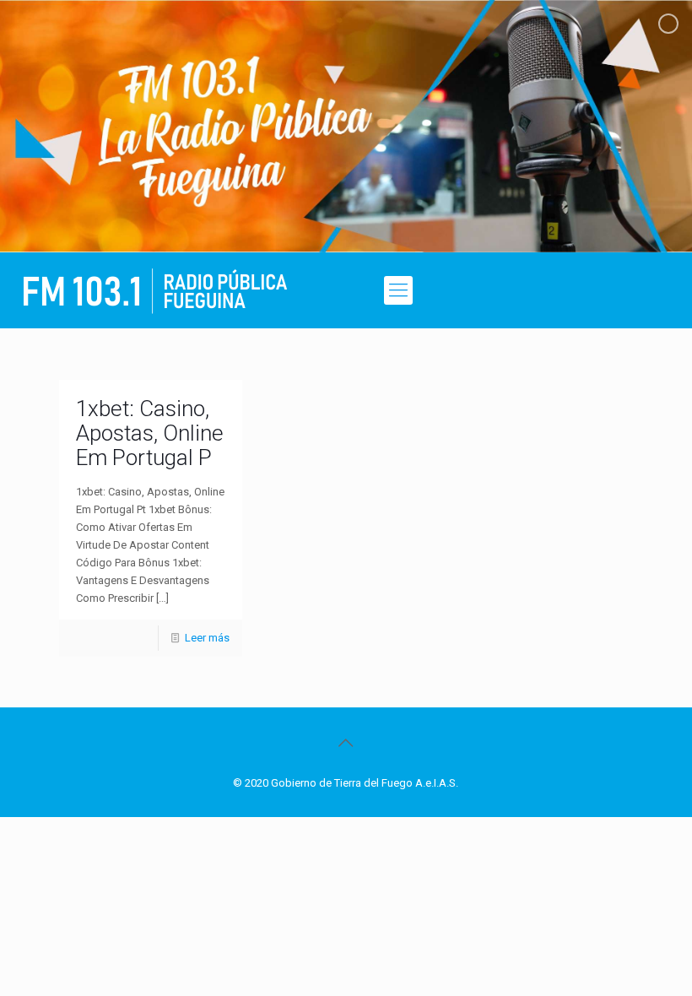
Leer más (207, 637)
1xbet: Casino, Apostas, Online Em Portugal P (150, 433)
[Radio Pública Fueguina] (155, 290)
